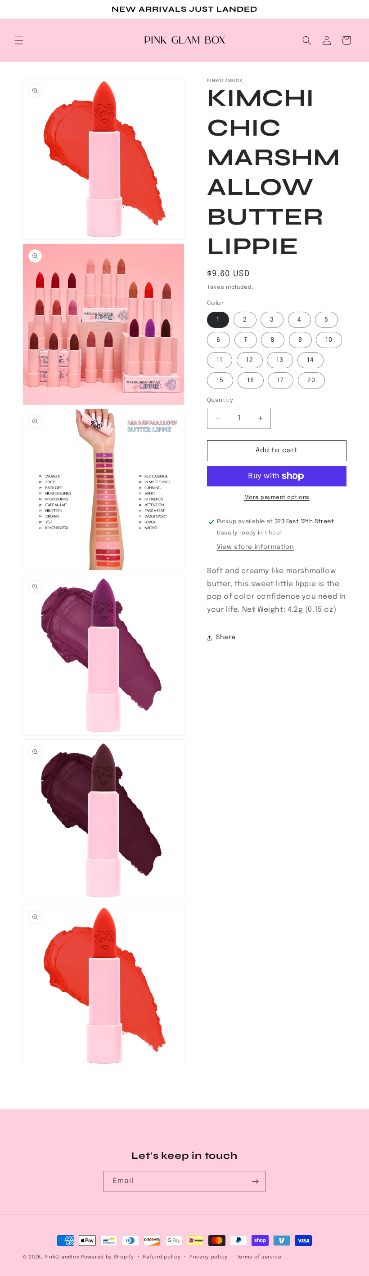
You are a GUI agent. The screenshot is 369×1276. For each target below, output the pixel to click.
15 (220, 380)
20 (311, 380)
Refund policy (161, 1257)
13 (280, 360)
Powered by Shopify (107, 1257)
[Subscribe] (255, 1181)
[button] (19, 40)
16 (250, 380)
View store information (255, 547)
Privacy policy (208, 1257)
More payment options (277, 497)
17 (280, 380)
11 (219, 360)
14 (310, 360)
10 (329, 340)
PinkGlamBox (62, 1257)
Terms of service (259, 1257)
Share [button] (226, 637)
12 (249, 360)
